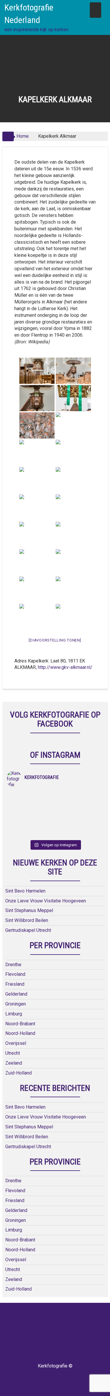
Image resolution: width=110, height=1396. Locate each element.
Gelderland (16, 994)
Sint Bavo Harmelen (25, 891)
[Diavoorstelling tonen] (55, 640)
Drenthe (13, 964)
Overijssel (15, 1043)
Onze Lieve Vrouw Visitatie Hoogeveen (45, 901)
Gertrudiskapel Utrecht (28, 930)
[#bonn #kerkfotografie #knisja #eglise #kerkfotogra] (79, 810)
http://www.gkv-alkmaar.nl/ (65, 667)
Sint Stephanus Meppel (29, 910)
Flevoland (15, 974)
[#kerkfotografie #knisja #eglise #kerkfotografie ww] (79, 826)
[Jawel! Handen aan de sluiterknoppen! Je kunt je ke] (31, 810)
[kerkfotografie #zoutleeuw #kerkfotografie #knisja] (31, 795)
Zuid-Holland (18, 1073)
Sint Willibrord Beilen (26, 920)
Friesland (14, 984)
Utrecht (12, 1053)
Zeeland (13, 1063)
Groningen (15, 1004)
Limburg (13, 1014)
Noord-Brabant (20, 1023)
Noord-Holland (20, 1033)
